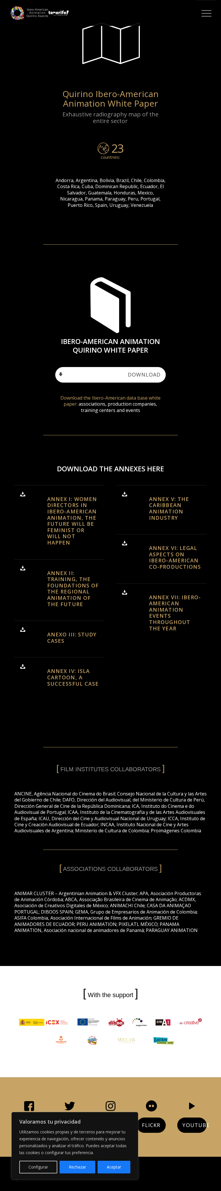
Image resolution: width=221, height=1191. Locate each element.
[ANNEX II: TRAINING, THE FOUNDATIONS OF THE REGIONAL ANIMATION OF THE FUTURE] (24, 568)
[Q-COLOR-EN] (39, 13)
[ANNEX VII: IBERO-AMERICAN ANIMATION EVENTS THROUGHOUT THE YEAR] (126, 593)
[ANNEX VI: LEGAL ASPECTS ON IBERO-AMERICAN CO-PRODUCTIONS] (126, 543)
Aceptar (114, 1167)
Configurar (38, 1167)
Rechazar (77, 1167)
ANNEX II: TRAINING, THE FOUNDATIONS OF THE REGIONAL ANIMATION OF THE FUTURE (73, 589)
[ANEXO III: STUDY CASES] (24, 630)
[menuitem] (206, 13)
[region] (75, 1145)
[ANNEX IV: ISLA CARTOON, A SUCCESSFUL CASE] (24, 666)
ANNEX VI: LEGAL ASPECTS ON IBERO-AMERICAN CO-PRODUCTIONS (175, 557)
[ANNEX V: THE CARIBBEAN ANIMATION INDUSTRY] (126, 494)
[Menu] (206, 13)
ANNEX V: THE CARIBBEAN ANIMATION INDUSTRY (169, 508)
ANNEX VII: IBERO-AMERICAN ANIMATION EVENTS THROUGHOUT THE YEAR (175, 613)
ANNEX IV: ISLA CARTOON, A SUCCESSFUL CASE (73, 677)
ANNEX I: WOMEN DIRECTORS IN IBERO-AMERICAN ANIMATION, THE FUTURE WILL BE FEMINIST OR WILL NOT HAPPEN (72, 521)
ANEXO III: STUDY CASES (71, 637)
